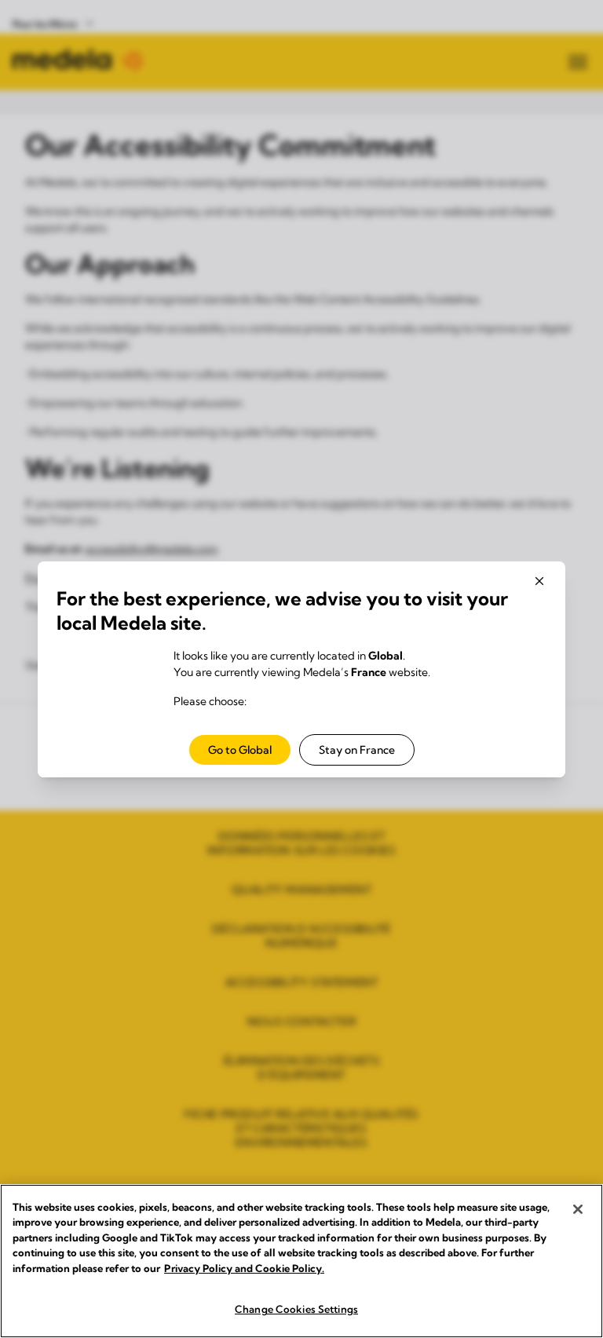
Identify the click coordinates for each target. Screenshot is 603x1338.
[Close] (578, 1209)
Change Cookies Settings (296, 1309)
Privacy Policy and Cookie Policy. (244, 1268)
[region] (301, 1261)
